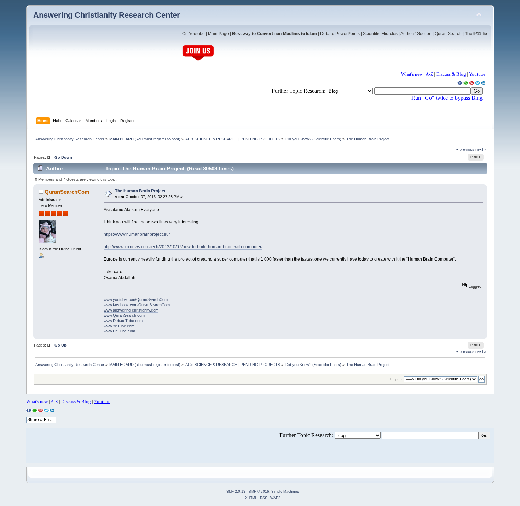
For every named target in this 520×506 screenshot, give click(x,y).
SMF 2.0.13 (235, 491)
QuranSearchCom (67, 192)
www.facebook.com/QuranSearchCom (137, 305)
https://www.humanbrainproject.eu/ (137, 234)
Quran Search (448, 33)
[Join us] (198, 60)
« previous (465, 149)
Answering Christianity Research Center (106, 15)
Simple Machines (285, 491)
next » (480, 149)
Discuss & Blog (451, 74)
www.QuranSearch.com (124, 315)
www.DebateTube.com (123, 321)
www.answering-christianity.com (131, 310)
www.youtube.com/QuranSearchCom (136, 299)
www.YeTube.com (119, 326)
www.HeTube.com (119, 331)
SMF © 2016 (259, 491)
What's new (412, 74)
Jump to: (396, 379)
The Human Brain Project (140, 190)
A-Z (429, 74)
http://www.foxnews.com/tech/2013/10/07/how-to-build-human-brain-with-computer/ (183, 246)
